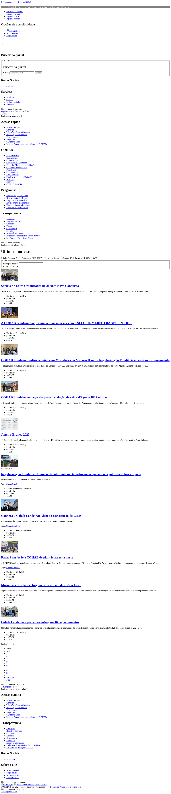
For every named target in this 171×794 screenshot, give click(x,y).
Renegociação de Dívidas (17, 198)
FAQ (8, 182)
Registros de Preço (14, 221)
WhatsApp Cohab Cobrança (18, 132)
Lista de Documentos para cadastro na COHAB (26, 144)
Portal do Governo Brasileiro (22, 7)
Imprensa (10, 104)
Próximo (10, 677)
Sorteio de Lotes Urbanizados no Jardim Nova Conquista (40, 286)
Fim (8, 680)
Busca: (6, 73)
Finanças (10, 226)
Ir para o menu (13, 14)
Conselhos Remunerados (16, 167)
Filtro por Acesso (11, 264)
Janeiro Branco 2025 (15, 434)
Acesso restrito (12, 775)
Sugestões (10, 139)
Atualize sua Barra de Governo (54, 7)
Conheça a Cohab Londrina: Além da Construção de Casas (41, 515)
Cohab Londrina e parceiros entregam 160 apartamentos (40, 622)
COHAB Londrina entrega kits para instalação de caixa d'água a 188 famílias (54, 397)
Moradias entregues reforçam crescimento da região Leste (41, 585)
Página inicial (6, 111)
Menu (4, 114)
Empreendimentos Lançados (18, 205)
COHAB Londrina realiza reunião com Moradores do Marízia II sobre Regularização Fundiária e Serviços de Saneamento (85, 360)
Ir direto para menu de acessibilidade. (16, 2)
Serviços (10, 97)
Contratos (10, 224)
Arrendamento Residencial (17, 203)
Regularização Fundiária (16, 200)
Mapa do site (11, 36)
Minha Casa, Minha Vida (17, 195)
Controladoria (12, 172)
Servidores (10, 231)
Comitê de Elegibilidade (16, 163)
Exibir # (7, 266)
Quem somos (12, 158)
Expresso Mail (12, 777)
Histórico (10, 179)
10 (7, 675)
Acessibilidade (12, 770)
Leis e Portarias (12, 175)
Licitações (10, 219)
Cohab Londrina (13, 484)
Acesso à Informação (15, 233)
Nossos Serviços (13, 127)
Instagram (10, 759)
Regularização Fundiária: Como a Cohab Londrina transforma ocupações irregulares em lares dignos (71, 474)
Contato (9, 100)
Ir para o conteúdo (14, 11)
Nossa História (12, 155)
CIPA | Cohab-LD (14, 184)
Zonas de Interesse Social (17, 207)
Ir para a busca (13, 16)
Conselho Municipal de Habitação (20, 165)
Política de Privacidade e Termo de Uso (23, 236)
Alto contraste (12, 33)
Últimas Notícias (13, 102)
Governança (11, 228)
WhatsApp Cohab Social (16, 134)
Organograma (12, 160)
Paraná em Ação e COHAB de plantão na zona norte (37, 557)
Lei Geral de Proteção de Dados (19, 238)
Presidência (11, 170)
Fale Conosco (12, 137)
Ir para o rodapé (13, 19)
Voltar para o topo (9, 687)
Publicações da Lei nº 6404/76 (19, 177)
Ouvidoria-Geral (13, 142)
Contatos (10, 130)
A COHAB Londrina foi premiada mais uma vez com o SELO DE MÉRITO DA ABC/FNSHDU (66, 323)
